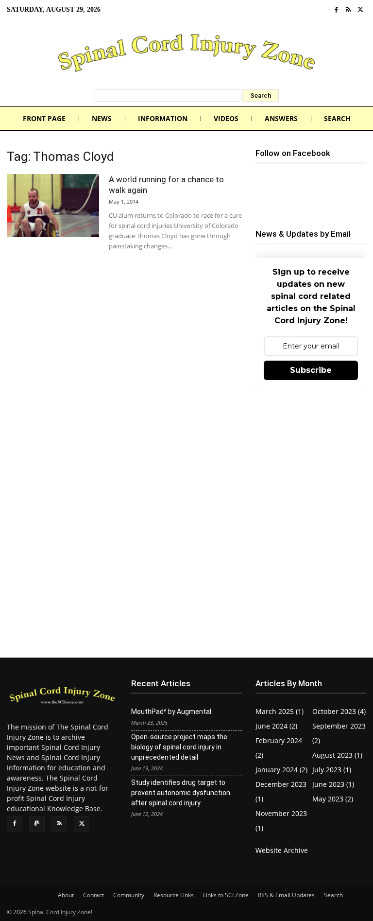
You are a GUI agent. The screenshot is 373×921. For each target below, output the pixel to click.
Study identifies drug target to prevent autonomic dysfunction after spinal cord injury (180, 793)
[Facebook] (336, 10)
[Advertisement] (310, 455)
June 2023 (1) (333, 784)
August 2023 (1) (337, 755)
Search (333, 895)
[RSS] (348, 10)
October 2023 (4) (339, 711)
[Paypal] (37, 824)
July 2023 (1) (331, 769)
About (66, 895)
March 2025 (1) (279, 711)
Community (128, 895)
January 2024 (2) (281, 769)
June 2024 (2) (276, 725)
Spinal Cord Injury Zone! (60, 912)
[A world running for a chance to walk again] (53, 206)
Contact (93, 895)
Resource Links (173, 895)
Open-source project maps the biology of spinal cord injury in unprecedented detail (179, 747)
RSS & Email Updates (286, 895)
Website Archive (281, 850)
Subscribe (311, 370)
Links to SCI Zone (226, 895)
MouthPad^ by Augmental (171, 711)
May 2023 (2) (332, 798)
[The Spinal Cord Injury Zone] (186, 54)
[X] (360, 10)
